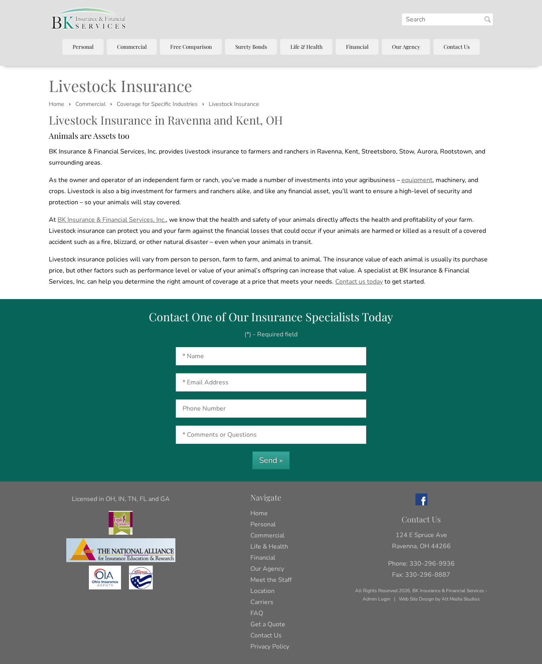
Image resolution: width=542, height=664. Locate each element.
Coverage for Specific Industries (157, 104)
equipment (417, 180)
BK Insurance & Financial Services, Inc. (112, 219)
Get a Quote (267, 624)
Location (262, 591)
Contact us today (359, 281)
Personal (83, 46)
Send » (271, 460)
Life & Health (306, 46)
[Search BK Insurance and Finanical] (488, 19)
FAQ (256, 613)
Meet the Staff (271, 580)
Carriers (261, 602)
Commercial (132, 46)
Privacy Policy (269, 646)
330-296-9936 (432, 563)
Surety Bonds (251, 46)
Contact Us (457, 46)
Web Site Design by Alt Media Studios (439, 599)
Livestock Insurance (234, 104)
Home (56, 104)
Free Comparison (191, 46)
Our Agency (406, 46)
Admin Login (376, 599)
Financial (357, 46)
